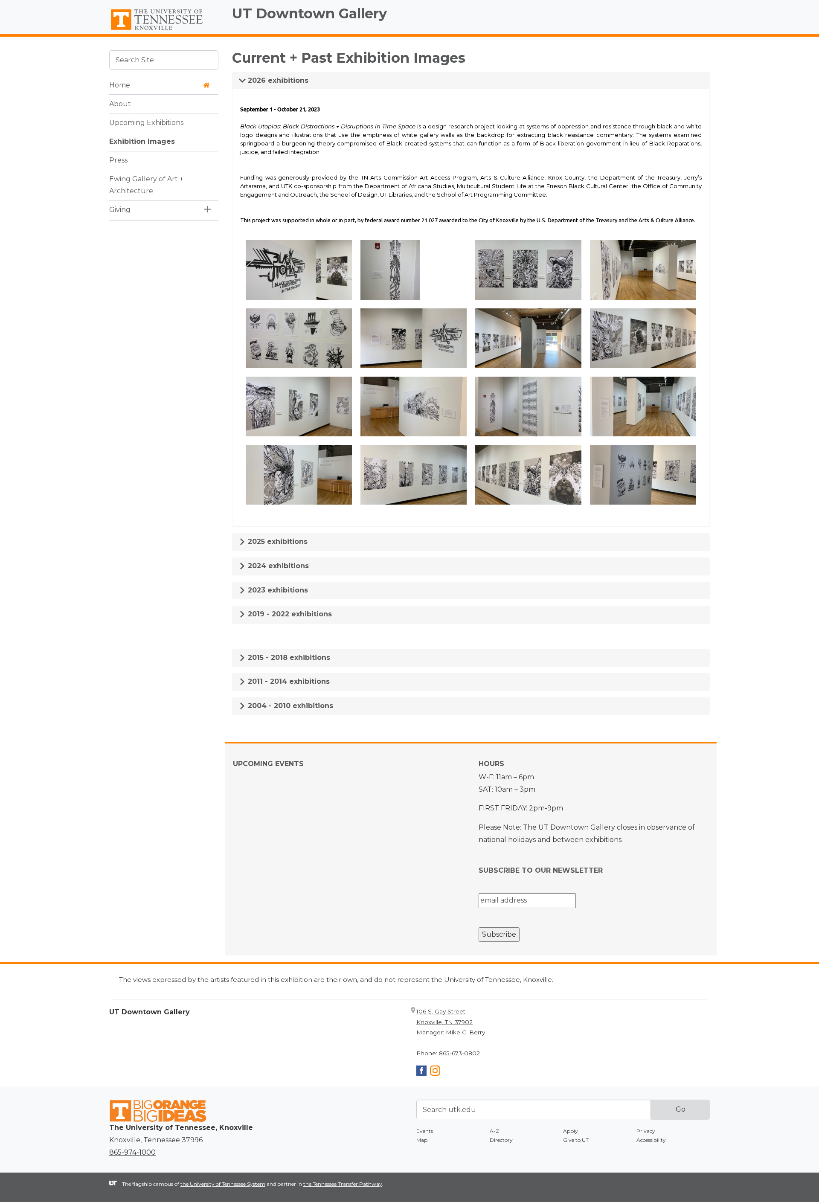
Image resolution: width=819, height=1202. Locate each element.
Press (118, 160)
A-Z (494, 1131)
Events (424, 1131)
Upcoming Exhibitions (146, 122)
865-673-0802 (459, 1053)
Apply (570, 1131)
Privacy (645, 1131)
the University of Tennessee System (222, 1184)
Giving (120, 210)
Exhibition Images (142, 141)
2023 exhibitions (277, 590)
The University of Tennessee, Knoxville (163, 30)
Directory (501, 1140)
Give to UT (576, 1140)
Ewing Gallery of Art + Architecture (146, 184)
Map (421, 1140)
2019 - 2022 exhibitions (289, 614)
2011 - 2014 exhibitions (288, 681)
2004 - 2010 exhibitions (289, 706)
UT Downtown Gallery (309, 13)
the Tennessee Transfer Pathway (342, 1184)
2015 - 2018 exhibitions (288, 657)
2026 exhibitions (277, 80)
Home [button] (119, 85)
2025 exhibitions (277, 541)
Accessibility (651, 1140)
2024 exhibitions (277, 566)
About (120, 103)
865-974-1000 (132, 1152)
